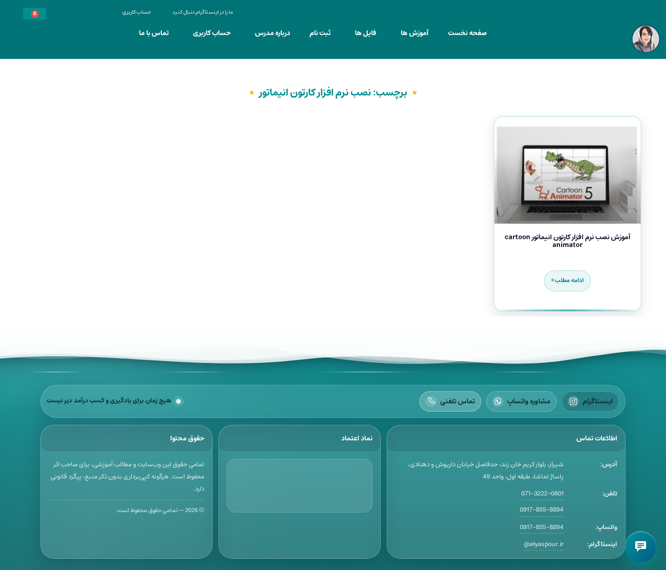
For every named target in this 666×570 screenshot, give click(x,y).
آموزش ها (415, 33)
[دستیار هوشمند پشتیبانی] (640, 546)
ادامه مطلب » (567, 280)
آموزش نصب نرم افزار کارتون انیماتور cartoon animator (567, 241)
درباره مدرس (272, 33)
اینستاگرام (598, 401)
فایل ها (365, 33)
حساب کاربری (212, 33)
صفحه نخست (467, 33)
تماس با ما (154, 33)
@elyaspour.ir (544, 544)
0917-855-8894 (542, 510)
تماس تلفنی (457, 401)
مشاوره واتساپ (528, 401)
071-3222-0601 (542, 493)
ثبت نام (320, 33)
